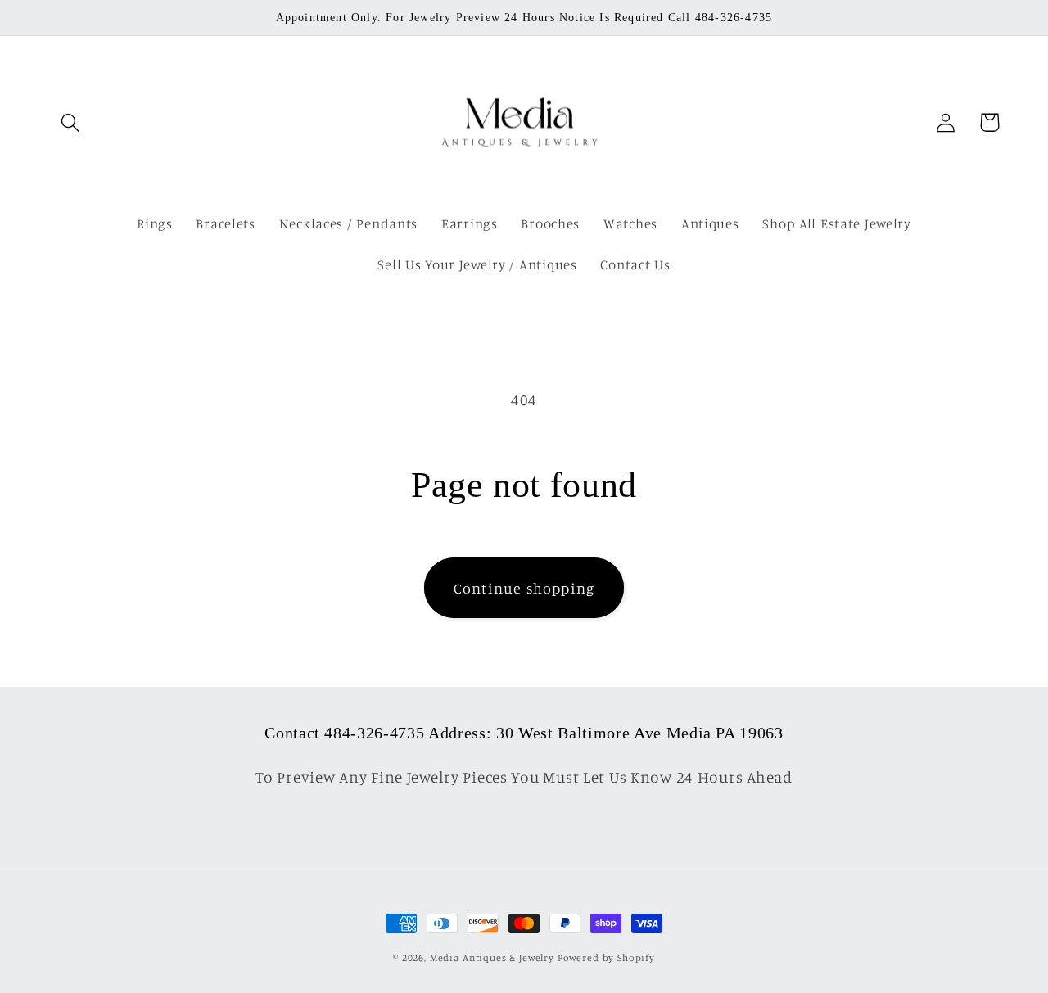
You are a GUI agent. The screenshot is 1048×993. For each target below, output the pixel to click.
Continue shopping (524, 588)
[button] (71, 122)
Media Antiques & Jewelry (492, 957)
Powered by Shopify (606, 957)
